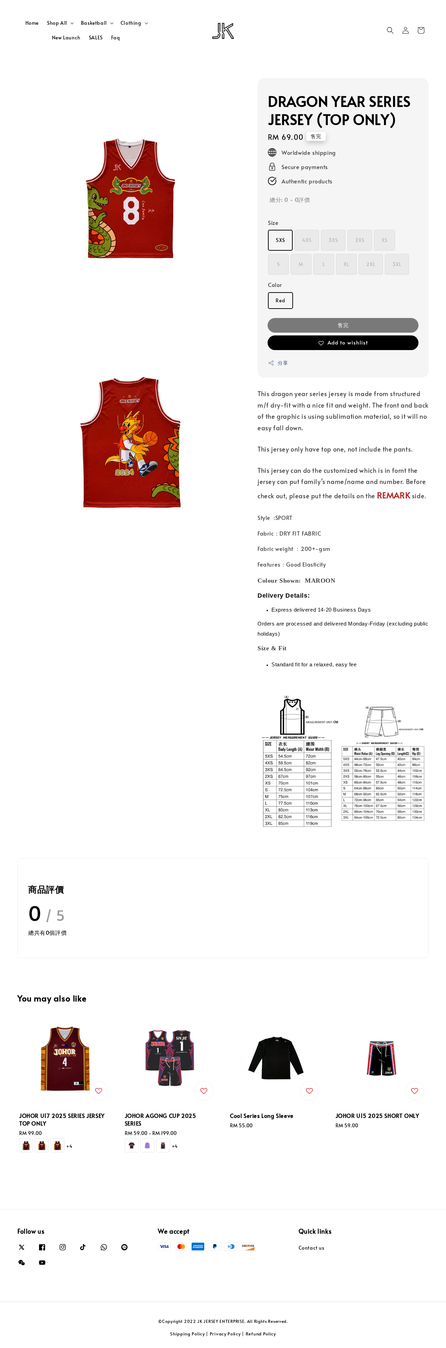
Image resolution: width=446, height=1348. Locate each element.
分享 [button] (283, 362)
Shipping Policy (187, 1334)
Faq (115, 37)
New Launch (66, 37)
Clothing (131, 23)
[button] (390, 30)
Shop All (57, 23)
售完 (343, 324)
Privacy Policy (225, 1334)
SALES (96, 37)
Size (273, 222)
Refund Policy (261, 1334)
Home (32, 23)
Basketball (94, 23)
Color (275, 284)
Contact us (311, 1248)
